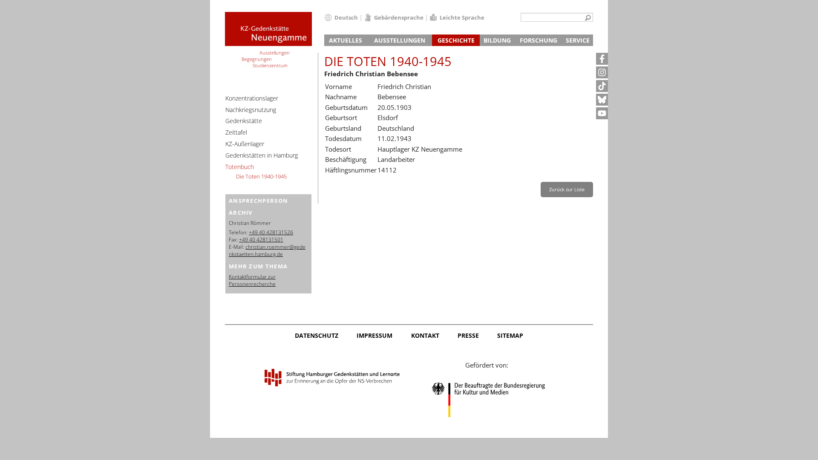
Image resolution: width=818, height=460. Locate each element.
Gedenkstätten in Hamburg (261, 155)
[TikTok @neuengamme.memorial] (602, 86)
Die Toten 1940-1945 (261, 176)
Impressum (374, 335)
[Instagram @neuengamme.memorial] (602, 72)
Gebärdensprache (398, 17)
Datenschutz (316, 335)
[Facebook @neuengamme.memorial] (602, 59)
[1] (588, 18)
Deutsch (346, 17)
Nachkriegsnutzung (250, 110)
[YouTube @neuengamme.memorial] (602, 113)
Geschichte (456, 40)
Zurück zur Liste (567, 189)
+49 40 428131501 (261, 239)
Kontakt (425, 335)
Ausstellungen (399, 40)
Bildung (497, 40)
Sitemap (510, 335)
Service (578, 40)
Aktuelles (345, 40)
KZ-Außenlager (244, 144)
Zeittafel (236, 132)
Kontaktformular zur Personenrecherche (252, 280)
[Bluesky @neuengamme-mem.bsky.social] (602, 100)
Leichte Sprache (462, 17)
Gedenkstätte (243, 121)
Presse (468, 335)
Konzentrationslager (251, 98)
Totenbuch (239, 167)
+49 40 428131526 (271, 232)
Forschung (538, 40)
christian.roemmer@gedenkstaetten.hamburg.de (267, 250)
